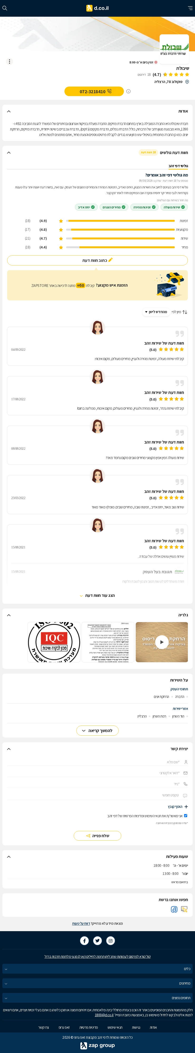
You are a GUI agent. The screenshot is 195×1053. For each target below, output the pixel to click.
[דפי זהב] (97, 8)
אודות (153, 1027)
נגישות (136, 1027)
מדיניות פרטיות (88, 1027)
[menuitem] (97, 969)
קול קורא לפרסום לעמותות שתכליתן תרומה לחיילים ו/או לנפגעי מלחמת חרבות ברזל (97, 956)
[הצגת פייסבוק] (174, 909)
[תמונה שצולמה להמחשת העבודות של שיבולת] (108, 642)
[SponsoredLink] (128, 91)
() (157, 74)
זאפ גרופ (64, 1027)
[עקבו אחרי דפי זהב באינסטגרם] (110, 940)
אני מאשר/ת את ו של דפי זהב (145, 815)
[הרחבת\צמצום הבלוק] (8, 111)
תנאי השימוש (152, 815)
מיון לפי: (176, 311)
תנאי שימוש (114, 1027)
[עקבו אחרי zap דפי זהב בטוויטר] (97, 940)
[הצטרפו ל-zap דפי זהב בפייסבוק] (84, 940)
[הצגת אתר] (184, 909)
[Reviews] (176, 74)
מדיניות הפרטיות (133, 815)
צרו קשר (43, 1027)
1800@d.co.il (104, 1014)
